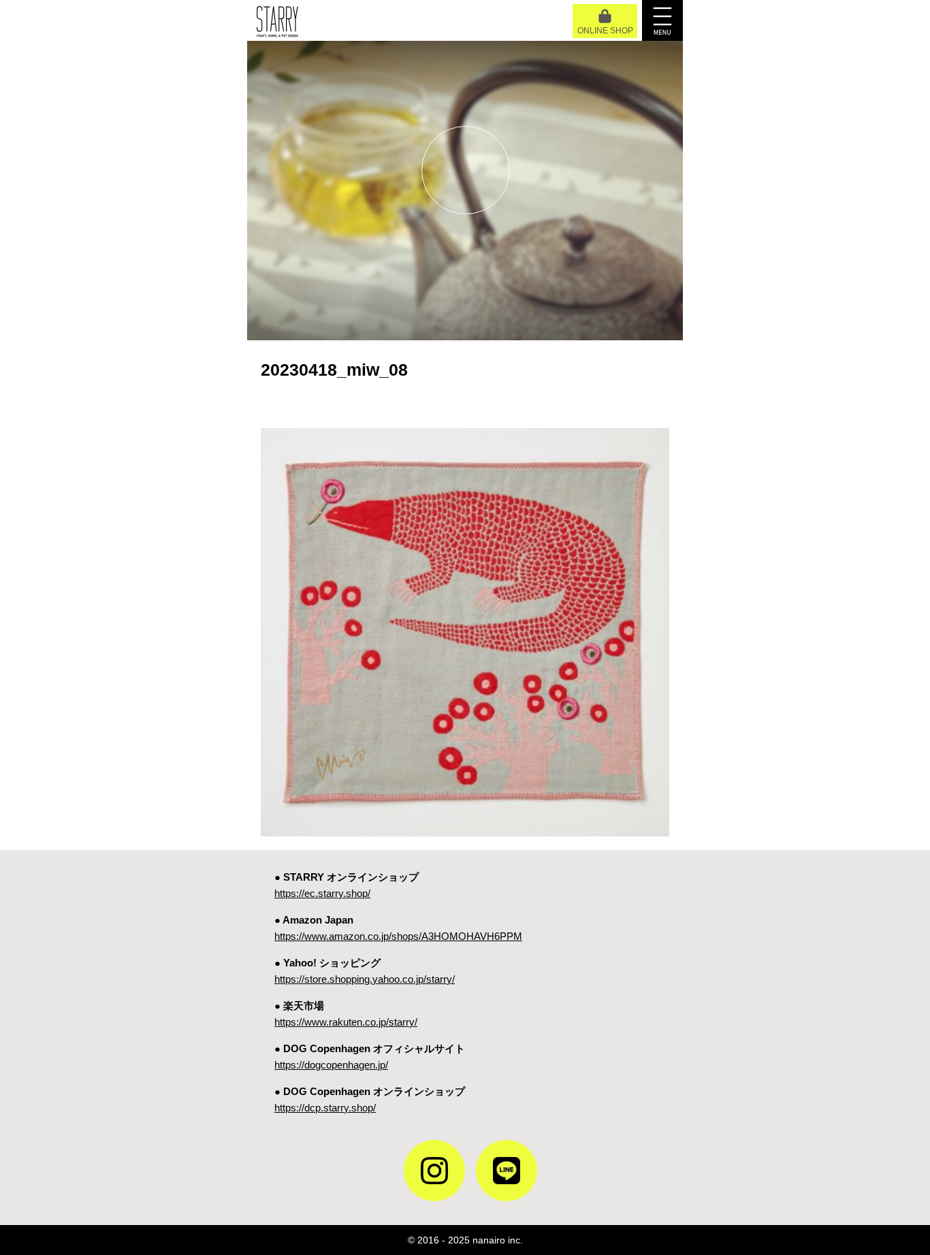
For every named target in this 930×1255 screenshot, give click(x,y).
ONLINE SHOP (605, 30)
